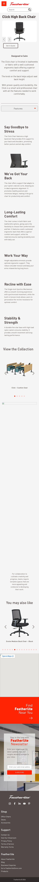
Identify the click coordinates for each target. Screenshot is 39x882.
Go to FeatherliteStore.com (11, 868)
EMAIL (19, 763)
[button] (4, 39)
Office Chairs (6, 817)
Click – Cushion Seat (20, 388)
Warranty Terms (7, 847)
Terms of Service (7, 844)
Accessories (5, 823)
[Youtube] (24, 803)
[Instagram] (9, 803)
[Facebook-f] (14, 803)
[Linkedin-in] (19, 803)
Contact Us (5, 835)
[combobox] (19, 10)
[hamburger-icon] (4, 3)
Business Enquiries (8, 865)
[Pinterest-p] (29, 803)
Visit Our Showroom (8, 838)
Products (4, 871)
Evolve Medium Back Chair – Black (19, 641)
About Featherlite (8, 859)
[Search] (29, 10)
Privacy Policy (6, 841)
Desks (3, 820)
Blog (3, 862)
